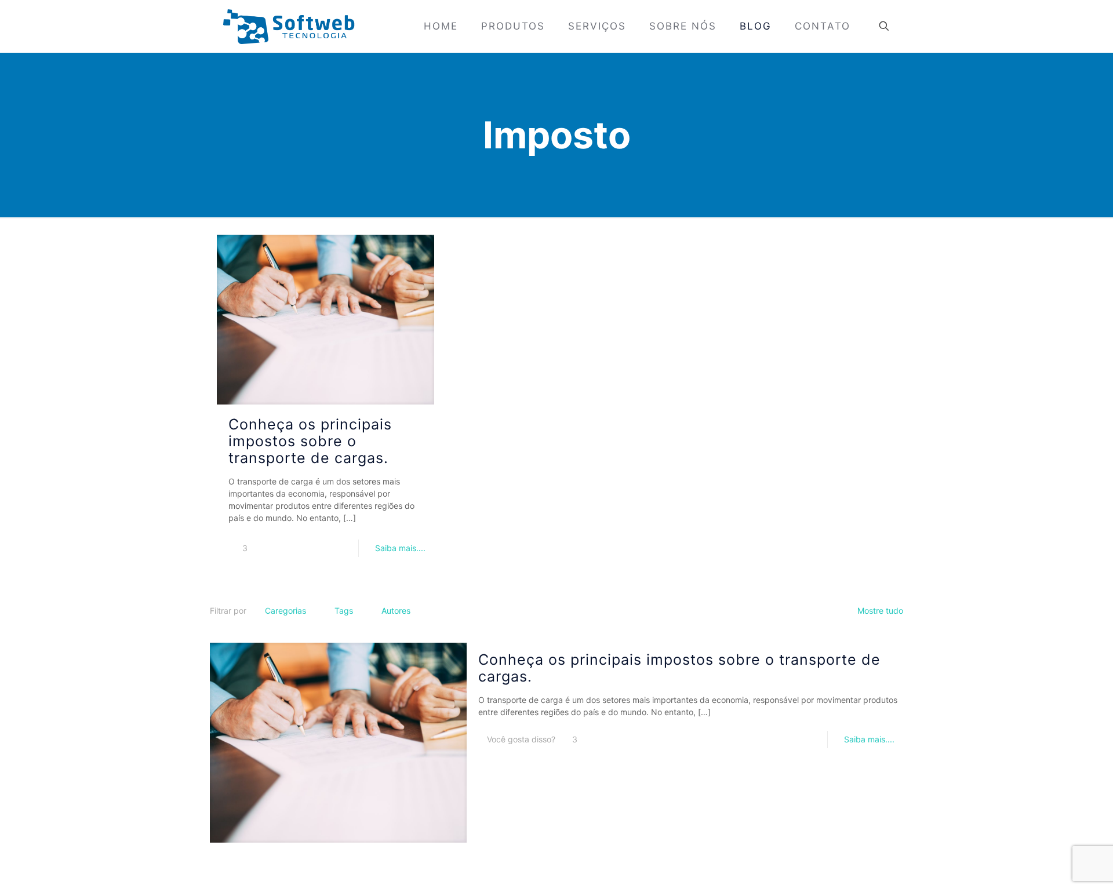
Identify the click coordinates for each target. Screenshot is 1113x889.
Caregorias (285, 610)
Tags (343, 610)
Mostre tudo (880, 610)
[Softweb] (288, 26)
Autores (395, 610)
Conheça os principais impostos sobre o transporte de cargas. (310, 441)
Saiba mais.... (400, 548)
